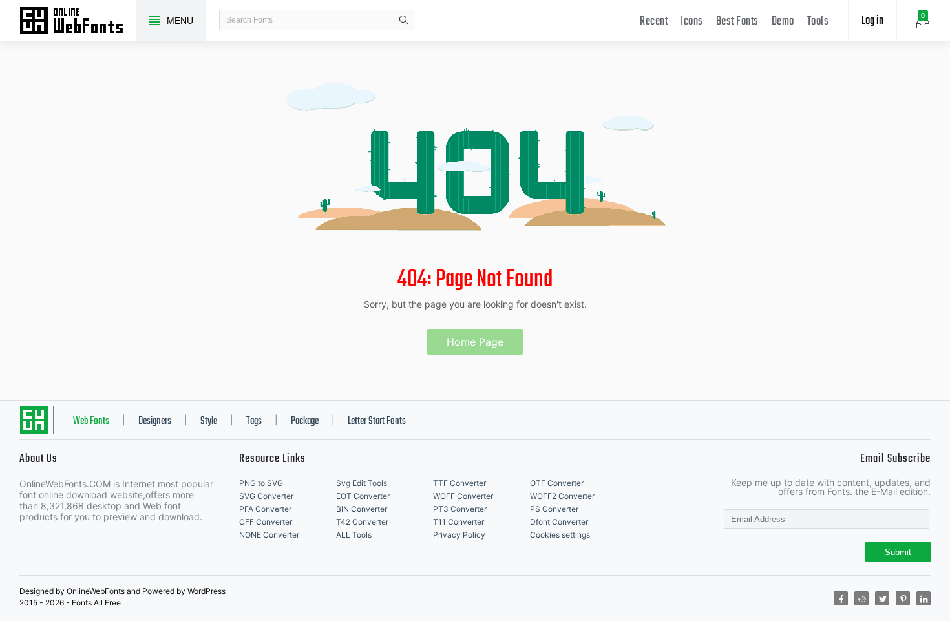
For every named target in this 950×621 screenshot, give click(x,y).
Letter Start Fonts (377, 421)
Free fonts (77, 22)
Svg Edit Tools (361, 483)
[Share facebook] (841, 598)
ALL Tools (354, 535)
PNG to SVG (261, 483)
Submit (898, 552)
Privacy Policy (459, 535)
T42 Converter (362, 522)
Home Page (475, 341)
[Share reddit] (861, 598)
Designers (154, 421)
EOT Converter (363, 496)
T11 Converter (458, 522)
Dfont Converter (559, 522)
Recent (654, 21)
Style (208, 421)
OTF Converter (557, 483)
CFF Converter (265, 522)
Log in (872, 21)
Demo (783, 21)
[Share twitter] (882, 598)
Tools (818, 21)
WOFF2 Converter (562, 496)
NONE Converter (269, 535)
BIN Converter (361, 509)
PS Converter (554, 509)
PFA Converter (265, 509)
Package (305, 421)
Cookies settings (560, 535)
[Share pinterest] (903, 598)
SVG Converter (266, 496)
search (404, 20)
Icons (692, 21)
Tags (254, 421)
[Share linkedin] (923, 598)
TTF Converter (459, 483)
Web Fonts (91, 421)
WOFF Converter (463, 496)
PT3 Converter (460, 509)
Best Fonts (737, 21)
